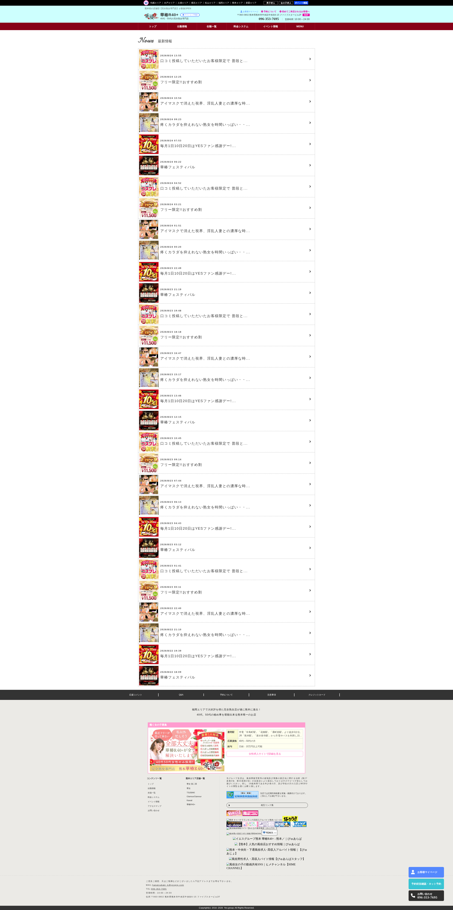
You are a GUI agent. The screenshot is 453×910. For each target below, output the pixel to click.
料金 (241, 26)
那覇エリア (251, 3)
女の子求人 (286, 3)
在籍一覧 (152, 793)
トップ (152, 26)
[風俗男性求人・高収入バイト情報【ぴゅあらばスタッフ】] (267, 859)
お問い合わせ (153, 810)
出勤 (182, 26)
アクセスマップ (154, 806)
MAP (306, 15)
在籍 (212, 26)
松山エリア (210, 3)
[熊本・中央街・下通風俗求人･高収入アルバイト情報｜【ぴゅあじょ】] (267, 851)
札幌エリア (155, 3)
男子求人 (270, 3)
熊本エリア (237, 3)
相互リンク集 (267, 805)
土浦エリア (183, 3)
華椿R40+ (191, 804)
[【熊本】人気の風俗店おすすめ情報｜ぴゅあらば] (267, 844)
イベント (270, 26)
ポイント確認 (301, 3)
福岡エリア (224, 3)
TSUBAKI (191, 792)
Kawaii (189, 800)
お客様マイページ (250, 11)
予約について (270, 11)
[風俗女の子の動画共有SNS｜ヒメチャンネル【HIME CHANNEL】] (267, 866)
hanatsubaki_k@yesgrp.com (168, 885)
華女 (189, 788)
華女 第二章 (192, 784)
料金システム (153, 797)
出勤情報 (152, 788)
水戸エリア (169, 3)
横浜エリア (196, 3)
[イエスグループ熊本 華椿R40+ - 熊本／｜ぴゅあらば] (267, 839)
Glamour (194, 796)
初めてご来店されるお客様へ (296, 11)
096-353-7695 (159, 889)
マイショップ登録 (191, 15)
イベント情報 (153, 802)
